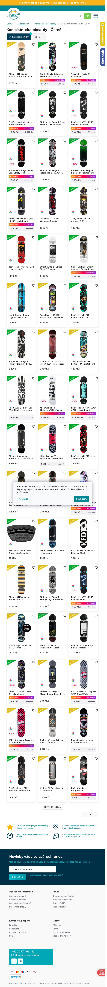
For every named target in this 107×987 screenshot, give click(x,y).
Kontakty (13, 925)
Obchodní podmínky (18, 896)
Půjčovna (57, 925)
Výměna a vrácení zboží (63, 899)
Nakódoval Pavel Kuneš (61, 983)
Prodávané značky (17, 907)
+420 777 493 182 (23, 951)
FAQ (11, 936)
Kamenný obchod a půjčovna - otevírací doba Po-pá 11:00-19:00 (52, 2)
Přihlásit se (17, 877)
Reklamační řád (59, 903)
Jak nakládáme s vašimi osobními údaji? (45, 875)
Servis (55, 929)
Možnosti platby (60, 907)
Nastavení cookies (17, 899)
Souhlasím (81, 499)
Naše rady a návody (62, 936)
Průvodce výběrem (61, 932)
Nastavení (24, 499)
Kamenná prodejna (17, 932)
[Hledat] (80, 16)
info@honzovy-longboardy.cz (26, 955)
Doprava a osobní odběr (64, 896)
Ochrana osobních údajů (20, 903)
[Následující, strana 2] (90, 814)
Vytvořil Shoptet (81, 983)
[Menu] (96, 16)
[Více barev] (52, 56)
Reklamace (14, 929)
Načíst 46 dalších (52, 807)
